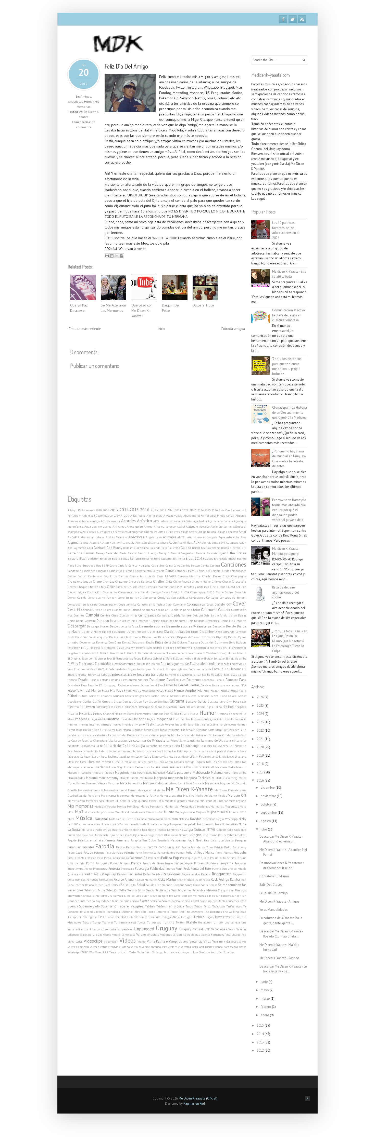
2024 (200, 510)
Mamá (227, 772)
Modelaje (100, 806)
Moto (243, 806)
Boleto (116, 558)
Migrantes (180, 801)
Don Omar (114, 642)
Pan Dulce (149, 840)
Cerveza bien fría (189, 576)
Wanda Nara (222, 947)
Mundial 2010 (237, 812)
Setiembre (198, 890)
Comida (81, 597)
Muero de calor (136, 812)
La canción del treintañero (229, 735)
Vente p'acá (128, 934)
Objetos (221, 830)
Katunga (228, 730)
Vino (185, 941)
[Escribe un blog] (111, 255)
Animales (169, 537)
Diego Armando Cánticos (230, 632)
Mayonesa (212, 783)
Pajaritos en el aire (90, 840)
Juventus (201, 730)
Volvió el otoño (120, 947)
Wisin (85, 952)
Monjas (121, 806)
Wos (91, 952)
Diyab (219, 637)
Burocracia (88, 565)
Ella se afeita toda (203, 664)
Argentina (75, 542)
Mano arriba (238, 772)
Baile (164, 548)
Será (174, 890)
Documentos (87, 642)
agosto (266, 821)
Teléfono (126, 912)
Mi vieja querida (138, 801)
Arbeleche (232, 537)
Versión (177, 934)
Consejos (212, 597)
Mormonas (217, 806)
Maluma (217, 772)
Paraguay (74, 847)
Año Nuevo (194, 537)
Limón (207, 756)
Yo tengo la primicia (164, 952)
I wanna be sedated (230, 714)
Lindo (222, 756)
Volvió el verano (140, 947)
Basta (123, 553)
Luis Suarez (200, 767)
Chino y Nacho (201, 581)
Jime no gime (221, 724)
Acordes (128, 521)
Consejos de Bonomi (232, 597)
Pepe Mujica (206, 852)
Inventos (127, 724)
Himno (218, 707)
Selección (112, 890)
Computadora (179, 597)
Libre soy (158, 756)
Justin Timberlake (183, 730)
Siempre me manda (193, 895)
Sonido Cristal (190, 901)
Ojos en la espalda (120, 835)
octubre (266, 804)
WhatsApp (74, 952)
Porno (90, 863)
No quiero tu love (209, 824)
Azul (90, 548)
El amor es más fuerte (176, 648)
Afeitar (188, 521)
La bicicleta (84, 735)
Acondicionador (110, 521)
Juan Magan (123, 730)
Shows (87, 895)
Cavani (201, 571)
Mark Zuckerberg (227, 778)
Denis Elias (228, 621)
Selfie (122, 890)
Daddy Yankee (181, 615)
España (83, 680)
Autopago (232, 542)
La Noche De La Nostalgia (126, 746)
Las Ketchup (180, 751)
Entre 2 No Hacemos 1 (229, 669)
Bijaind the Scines (232, 553)
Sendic (150, 890)
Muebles (120, 812)
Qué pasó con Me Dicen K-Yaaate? (142, 310)
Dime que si (100, 637)
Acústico (144, 521)
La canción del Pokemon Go (194, 735)
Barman (89, 553)
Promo (88, 868)
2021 (178, 510)
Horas (130, 714)
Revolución (106, 879)
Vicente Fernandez (213, 934)
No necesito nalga (158, 824)
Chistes (216, 581)
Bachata (100, 548)
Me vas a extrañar (171, 795)
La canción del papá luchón (158, 735)
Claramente (110, 592)
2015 (134, 510)
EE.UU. (85, 648)
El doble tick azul (217, 648)
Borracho (147, 558)
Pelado (88, 852)
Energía (101, 669)
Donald (126, 642)
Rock (214, 879)
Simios (211, 895)
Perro (219, 852)
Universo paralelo (120, 929)
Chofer (72, 587)
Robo (198, 879)
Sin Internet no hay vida (90, 901)
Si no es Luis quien (136, 895)
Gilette (192, 696)
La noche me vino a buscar (163, 746)
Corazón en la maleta (151, 604)
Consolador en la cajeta (82, 604)
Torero (143, 917)
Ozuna (222, 835)
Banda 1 (226, 548)
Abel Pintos (217, 515)
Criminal (86, 610)
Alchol (181, 526)
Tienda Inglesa (87, 917)
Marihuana (146, 778)
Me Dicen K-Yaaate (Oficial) (198, 1098)
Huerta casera (179, 714)
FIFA (243, 685)
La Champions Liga (102, 740)
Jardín (184, 724)
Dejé (190, 621)
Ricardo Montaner (146, 879)
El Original (74, 658)
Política (166, 857)
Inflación (140, 719)
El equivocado (87, 653)
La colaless (121, 740)
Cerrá (160, 576)
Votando (156, 947)
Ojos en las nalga (144, 835)
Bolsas (125, 558)
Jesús (209, 724)
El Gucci (129, 653)
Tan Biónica (175, 906)
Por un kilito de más (223, 858)
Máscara (102, 783)
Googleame (75, 701)
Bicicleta (212, 553)
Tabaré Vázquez (130, 906)
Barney (100, 553)
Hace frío (73, 707)
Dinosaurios (149, 637)
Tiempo (72, 917)
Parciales (88, 847)
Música (84, 818)
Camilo (205, 565)
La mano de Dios (213, 740)
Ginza (214, 696)
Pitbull (72, 858)
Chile (169, 581)
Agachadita (200, 521)
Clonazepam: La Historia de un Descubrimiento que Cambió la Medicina (289, 412)
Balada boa (199, 548)
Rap (113, 874)
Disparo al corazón (189, 637)
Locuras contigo (184, 762)
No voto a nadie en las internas (102, 830)
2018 (261, 764)
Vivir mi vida (221, 941)
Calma (169, 565)
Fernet (183, 685)
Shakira (211, 890)
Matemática (135, 783)
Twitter (293, 19)
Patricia (218, 847)
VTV (164, 947)
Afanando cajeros (172, 521)
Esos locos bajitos (235, 674)
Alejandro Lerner (221, 526)
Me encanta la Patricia (144, 795)
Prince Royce (183, 863)
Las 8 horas (164, 751)
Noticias (200, 829)
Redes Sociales (152, 874)
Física (105, 690)
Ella (138, 664)
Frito (206, 690)
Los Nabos (101, 767)
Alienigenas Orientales (142, 532)
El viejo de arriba (236, 658)
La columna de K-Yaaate (147, 740)
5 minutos (237, 510)
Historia (73, 714)
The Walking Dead (234, 912)
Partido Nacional (136, 847)
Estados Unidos (110, 680)
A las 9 (125, 515)
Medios (222, 795)
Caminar (215, 565)
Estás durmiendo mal (134, 680)
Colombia (240, 592)
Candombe (74, 571)
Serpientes (184, 890)
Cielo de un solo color (130, 587)
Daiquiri (198, 615)
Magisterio (122, 772)
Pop (176, 857)
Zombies (228, 952)
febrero (266, 1006)
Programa (226, 863)
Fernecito (170, 685)
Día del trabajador (177, 631)
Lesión (139, 756)
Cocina (229, 592)
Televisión (139, 912)
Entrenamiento (77, 674)
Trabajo (198, 917)
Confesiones (197, 597)
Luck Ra (149, 767)
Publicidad (157, 868)
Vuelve (179, 947)
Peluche (129, 852)
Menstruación (76, 801)
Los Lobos (234, 762)
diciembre (268, 787)
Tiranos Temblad (115, 917)
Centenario (95, 576)
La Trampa (236, 746)
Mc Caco (236, 783)
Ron (243, 879)
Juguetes (165, 730)
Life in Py (196, 756)
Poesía (125, 858)
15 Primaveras (86, 510)
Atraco (164, 542)
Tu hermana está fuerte (129, 922)
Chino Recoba (182, 581)
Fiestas (194, 685)
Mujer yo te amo (185, 812)
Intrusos (106, 724)
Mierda (169, 801)
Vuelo (171, 947)
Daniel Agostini (86, 621)
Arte (86, 542)
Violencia (196, 941)
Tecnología (113, 912)
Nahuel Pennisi (126, 819)
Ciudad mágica (77, 592)
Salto (133, 885)
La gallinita (193, 740)
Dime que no (83, 637)
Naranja (142, 819)
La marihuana (234, 740)
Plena (107, 858)
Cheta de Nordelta (140, 581)
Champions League (80, 581)
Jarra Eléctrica (196, 724)
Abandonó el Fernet (196, 515)
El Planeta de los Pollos (126, 658)
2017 (155, 510)
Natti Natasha (180, 819)
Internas (83, 724)
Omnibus (185, 835)
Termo (151, 912)
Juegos (148, 730)
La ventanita (90, 751)
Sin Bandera (223, 895)
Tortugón (186, 917)
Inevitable (127, 719)
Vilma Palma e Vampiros (164, 941)
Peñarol (191, 852)
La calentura (99, 735)
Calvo (176, 565)
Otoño (213, 835)
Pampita (136, 840)
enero (265, 1015)
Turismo (168, 922)
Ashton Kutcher (110, 542)
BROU (232, 558)
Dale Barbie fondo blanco (220, 615)
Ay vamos (80, 548)
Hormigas (157, 714)
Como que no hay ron (102, 597)
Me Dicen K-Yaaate (189, 789)
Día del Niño (155, 632)
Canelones (88, 571)
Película (110, 852)
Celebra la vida (220, 571)
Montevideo (188, 806)
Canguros (102, 571)
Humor (88, 101)
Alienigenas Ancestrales (112, 532)
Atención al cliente (147, 542)
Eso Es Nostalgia (212, 674)
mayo (265, 990)
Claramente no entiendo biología (139, 592)
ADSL (156, 521)
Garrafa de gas (134, 696)
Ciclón (111, 587)
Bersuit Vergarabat (182, 553)
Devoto (231, 626)
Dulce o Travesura (188, 642)
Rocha (206, 879)
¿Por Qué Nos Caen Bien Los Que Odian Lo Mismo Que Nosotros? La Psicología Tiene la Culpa (289, 641)
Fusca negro (238, 690)
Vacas (231, 929)
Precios (136, 863)
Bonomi (135, 558)
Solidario (155, 901)
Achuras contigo (89, 521)
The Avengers (194, 912)
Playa (100, 858)
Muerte (169, 812)
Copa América (127, 604)
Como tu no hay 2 (130, 597)
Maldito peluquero (179, 772)
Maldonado (201, 772)
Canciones (233, 564)
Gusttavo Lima (216, 701)
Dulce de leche (166, 642)
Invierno (139, 724)
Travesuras (222, 917)
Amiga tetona (189, 532)
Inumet (116, 724)
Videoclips (93, 941)
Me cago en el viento (151, 790)
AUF (196, 542)
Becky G (164, 553)
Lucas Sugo (116, 767)
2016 (144, 510)
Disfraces (170, 637)
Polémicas (154, 858)
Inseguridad (164, 719)
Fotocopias (148, 690)
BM (101, 558)
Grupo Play (141, 701)
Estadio (94, 680)
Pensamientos (166, 852)
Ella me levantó (150, 664)
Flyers (127, 690)
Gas (147, 696)
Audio (173, 542)
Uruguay (166, 928)
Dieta (71, 637)
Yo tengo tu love (188, 952)
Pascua (185, 847)
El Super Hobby (183, 658)
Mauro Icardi (177, 783)
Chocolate (239, 581)
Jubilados (137, 730)
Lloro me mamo (99, 762)
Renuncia (92, 879)
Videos (127, 940)
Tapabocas (218, 906)
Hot (166, 714)
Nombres (173, 830)
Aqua (222, 537)
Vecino (107, 934)
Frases (169, 690)
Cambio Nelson (190, 565)
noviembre (269, 796)
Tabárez (150, 906)
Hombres (120, 714)
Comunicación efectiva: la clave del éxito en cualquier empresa (288, 315)
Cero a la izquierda (142, 576)
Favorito (93, 685)
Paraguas (240, 840)
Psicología (142, 868)
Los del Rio (219, 762)
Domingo (102, 642)
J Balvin (151, 724)
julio (264, 829)
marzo (266, 998)
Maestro (241, 767)
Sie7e (153, 895)
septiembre (269, 812)
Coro (169, 604)
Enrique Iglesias (176, 669)
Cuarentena (209, 610)
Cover (239, 603)
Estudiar (173, 679)
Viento (142, 941)
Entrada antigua (233, 328)
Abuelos (73, 521)
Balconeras (213, 548)
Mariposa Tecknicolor (199, 778)
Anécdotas (75, 101)
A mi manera (154, 515)
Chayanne (121, 581)
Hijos (209, 707)
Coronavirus (196, 604)
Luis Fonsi (161, 767)
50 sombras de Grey (107, 515)
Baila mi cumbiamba (136, 548)
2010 (99, 510)
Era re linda (136, 674)
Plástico (91, 858)
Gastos (174, 696)
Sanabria (178, 885)
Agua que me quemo (97, 526)
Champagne (238, 576)
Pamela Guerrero (117, 840)
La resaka (206, 746)
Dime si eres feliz (120, 637)
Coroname (179, 604)
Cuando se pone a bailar (184, 610)
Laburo (103, 751)
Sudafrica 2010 (237, 901)
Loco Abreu (165, 762)
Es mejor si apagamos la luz (183, 674)
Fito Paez (116, 690)
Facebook (283, 19)
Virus (207, 941)
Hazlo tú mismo (195, 707)
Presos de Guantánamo (158, 863)
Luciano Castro (133, 767)
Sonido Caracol (171, 901)
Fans (242, 679)
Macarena (221, 767)
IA (245, 714)
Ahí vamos (119, 526)
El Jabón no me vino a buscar (184, 653)
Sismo (135, 901)
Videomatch (111, 941)
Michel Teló (156, 801)
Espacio (72, 680)
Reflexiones (172, 874)
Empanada (223, 664)
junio (265, 982)
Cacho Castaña (118, 565)
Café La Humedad (139, 565)
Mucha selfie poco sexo (99, 812)
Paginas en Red (194, 1103)
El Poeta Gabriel (152, 658)
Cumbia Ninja (128, 615)
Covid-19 (74, 610)
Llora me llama (77, 762)
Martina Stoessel (86, 783)
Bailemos (174, 548)
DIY (213, 637)
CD (208, 571)
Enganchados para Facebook (146, 669)
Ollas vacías (171, 835)
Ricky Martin (167, 879)
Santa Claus (192, 885)
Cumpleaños (147, 615)
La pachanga (190, 746)
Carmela (129, 571)
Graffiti (96, 701)
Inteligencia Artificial (217, 719)
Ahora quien (135, 526)
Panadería (163, 840)
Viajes (186, 934)
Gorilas (87, 701)
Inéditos (113, 719)
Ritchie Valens (185, 879)
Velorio (116, 934)
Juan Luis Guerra (104, 730)
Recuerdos (135, 874)
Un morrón (205, 922)
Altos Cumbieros (169, 532)
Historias (85, 713)
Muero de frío (154, 812)
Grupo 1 (107, 701)
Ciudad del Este (236, 587)
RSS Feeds (302, 19)
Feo (160, 685)
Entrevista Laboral (99, 674)
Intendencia (238, 719)
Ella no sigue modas (175, 664)
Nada (112, 819)
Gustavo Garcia (196, 701)
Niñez (78, 824)
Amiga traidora (207, 532)
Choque (82, 587)
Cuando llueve (121, 610)
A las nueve (137, 515)
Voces (234, 941)
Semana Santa (136, 890)
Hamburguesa (104, 707)
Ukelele (191, 922)
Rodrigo (224, 879)
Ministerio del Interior (214, 801)
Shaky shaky (225, 890)
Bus (98, 565)
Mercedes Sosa (95, 801)
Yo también (144, 952)
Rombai (235, 879)
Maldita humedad (154, 772)
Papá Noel (195, 840)
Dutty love (221, 642)
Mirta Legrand (237, 801)
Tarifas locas (234, 906)
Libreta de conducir (176, 756)
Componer (149, 597)
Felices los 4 (149, 685)
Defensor (143, 621)
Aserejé (94, 542)
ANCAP (72, 537)
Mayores (225, 783)
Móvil (71, 812)
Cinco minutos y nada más (192, 587)
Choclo (226, 581)
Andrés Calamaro (116, 537)
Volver (242, 941)
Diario (194, 632)
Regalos (205, 874)
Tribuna (235, 917)
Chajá (226, 576)
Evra (182, 680)
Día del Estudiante (114, 632)
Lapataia (151, 751)
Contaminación (108, 604)
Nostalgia (186, 829)
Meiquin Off (237, 795)
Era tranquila (154, 674)
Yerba (132, 952)
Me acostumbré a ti (90, 790)
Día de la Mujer (91, 632)
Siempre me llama (169, 895)
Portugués (102, 863)
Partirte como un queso (163, 847)
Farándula (74, 685)
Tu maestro (154, 922)
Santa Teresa (209, 885)
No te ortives (230, 824)
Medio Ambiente (206, 795)
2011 (106, 510)
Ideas (71, 719)
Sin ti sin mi (115, 901)
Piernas (228, 852)
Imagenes (82, 719)
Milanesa (193, 801)
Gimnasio (203, 696)
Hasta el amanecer (125, 707)
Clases (166, 592)
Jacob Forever (165, 724)
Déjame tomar (177, 621)
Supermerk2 (109, 906)
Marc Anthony (108, 778)
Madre (231, 767)
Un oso (218, 922)
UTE (207, 929)
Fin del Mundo (90, 690)
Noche (128, 830)
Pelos (119, 852)
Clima (185, 592)
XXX (105, 952)
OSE (205, 835)
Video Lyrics (75, 941)
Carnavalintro (143, 571)
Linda (214, 756)
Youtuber (217, 952)
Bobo (107, 558)
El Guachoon (115, 653)
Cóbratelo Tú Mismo (274, 876)
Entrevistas (119, 674)
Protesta (114, 868)
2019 (163, 510)
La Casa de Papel (78, 740)
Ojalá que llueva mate (95, 835)
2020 (170, 510)
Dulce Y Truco (203, 305)
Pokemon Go (138, 858)
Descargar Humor (98, 626)
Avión (242, 542)
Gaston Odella (160, 696)
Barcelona (75, 553)
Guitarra (177, 701)
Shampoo (240, 890)
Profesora (212, 863)
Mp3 (79, 811)
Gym (229, 701)
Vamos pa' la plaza (91, 934)
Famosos (232, 680)
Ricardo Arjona (124, 879)
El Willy (73, 664)
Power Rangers (120, 863)
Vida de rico (239, 934)
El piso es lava (103, 658)
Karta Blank (215, 730)
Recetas (122, 874)
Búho (78, 565)
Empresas (236, 664)
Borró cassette (162, 558)
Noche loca (140, 830)
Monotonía (157, 806)
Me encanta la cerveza (115, 795)
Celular (82, 576)
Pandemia (178, 840)
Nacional (101, 818)
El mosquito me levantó (231, 653)
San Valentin (164, 885)
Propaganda (100, 868)
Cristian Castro (102, 610)
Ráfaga (105, 874)
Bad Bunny (114, 548)
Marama (92, 778)
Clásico (175, 592)
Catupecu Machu (185, 571)
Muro (71, 819)
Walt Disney (206, 947)
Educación (74, 648)
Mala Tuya (136, 772)
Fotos (160, 690)
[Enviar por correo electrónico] (106, 255)
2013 (114, 510)
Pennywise (149, 852)
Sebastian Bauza (94, 890)
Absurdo (240, 515)
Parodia (104, 846)
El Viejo (198, 658)
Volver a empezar (78, 947)
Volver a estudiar (100, 947)
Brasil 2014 (194, 558)
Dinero (136, 637)
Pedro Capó (75, 852)
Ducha (150, 642)
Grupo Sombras (159, 701)
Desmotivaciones (152, 626)
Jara (177, 724)
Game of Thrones (100, 696)
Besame (201, 553)
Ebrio (232, 642)
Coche (220, 592)
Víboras (195, 934)
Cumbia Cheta (109, 615)
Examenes (193, 680)
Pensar (180, 852)
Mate (123, 783)
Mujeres (201, 812)
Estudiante (157, 679)
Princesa (199, 863)
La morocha (87, 746)
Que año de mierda (234, 868)
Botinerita (178, 558)
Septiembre (162, 890)
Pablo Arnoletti (236, 835)
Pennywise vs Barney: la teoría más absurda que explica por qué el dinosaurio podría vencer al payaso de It (289, 510)
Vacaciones (219, 929)
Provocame (127, 868)
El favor (101, 653)
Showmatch (75, 895)
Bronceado (220, 558)
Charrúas (108, 581)
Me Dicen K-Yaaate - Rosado (279, 958)
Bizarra (84, 558)
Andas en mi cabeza (91, 537)
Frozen (214, 690)
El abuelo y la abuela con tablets (124, 648)
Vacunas (241, 929)
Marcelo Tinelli (129, 778)
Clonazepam (198, 592)
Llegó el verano (236, 756)
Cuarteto (224, 610)
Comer (72, 597)
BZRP (105, 565)
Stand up (206, 901)
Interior (72, 724)
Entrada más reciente (85, 328)
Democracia (212, 621)
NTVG (211, 829)
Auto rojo (205, 542)
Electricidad (103, 664)
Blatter (94, 558)
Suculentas (220, 901)
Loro (208, 762)
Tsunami (107, 922)
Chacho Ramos (211, 576)
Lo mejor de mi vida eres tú (139, 762)
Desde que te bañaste (124, 626)
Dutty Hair (207, 642)
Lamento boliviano (133, 751)
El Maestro (209, 653)
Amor (242, 532)
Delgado (199, 621)
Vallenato (73, 934)
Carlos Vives (116, 571)
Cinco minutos (165, 587)
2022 (185, 510)
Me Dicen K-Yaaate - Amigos (279, 901)
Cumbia (92, 615)
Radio (88, 874)
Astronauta (127, 542)
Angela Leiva (154, 537)
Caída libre (158, 565)
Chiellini (159, 581)
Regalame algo (191, 874)
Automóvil (218, 542)
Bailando (155, 548)
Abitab (230, 515)
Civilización (94, 592)
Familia (220, 680)
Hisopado (240, 707)
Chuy (102, 587)
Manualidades (76, 778)
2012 (261, 1050)
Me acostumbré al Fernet (120, 790)
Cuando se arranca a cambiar (149, 610)
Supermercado (89, 906)
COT (229, 604)
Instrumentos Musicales (188, 719)
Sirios (127, 901)
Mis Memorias (80, 806)
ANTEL (181, 537)
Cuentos (78, 615)
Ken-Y (238, 730)
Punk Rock (183, 868)
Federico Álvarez (128, 685)
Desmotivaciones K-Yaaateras (188, 626)
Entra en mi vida (200, 669)
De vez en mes (127, 621)
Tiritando (132, 917)
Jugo (156, 730)
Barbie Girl (239, 548)
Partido (120, 847)
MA (212, 767)
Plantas (81, 858)
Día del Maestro (136, 632)
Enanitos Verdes (84, 669)
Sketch (144, 901)
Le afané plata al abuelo (220, 751)
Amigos (86, 96)
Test (181, 912)
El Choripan (198, 648)
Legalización (127, 756)
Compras (163, 597)
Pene (138, 852)
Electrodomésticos (123, 664)
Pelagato (99, 852)
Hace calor (239, 701)
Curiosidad (163, 615)
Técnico (100, 912)
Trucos (86, 922)
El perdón (87, 658)
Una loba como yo (96, 929)
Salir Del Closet (270, 884)
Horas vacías (143, 714)
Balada (186, 548)
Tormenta (154, 917)
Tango (189, 906)
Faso (84, 685)
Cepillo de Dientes (116, 576)
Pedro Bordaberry (235, 847)
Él (102, 648)
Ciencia (150, 587)
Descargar (77, 626)
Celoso (72, 576)
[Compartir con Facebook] (121, 255)
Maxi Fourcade (195, 783)
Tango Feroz (202, 906)
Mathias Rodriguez (156, 783)
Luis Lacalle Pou (180, 767)
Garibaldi (118, 696)
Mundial (222, 812)
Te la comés (87, 912)
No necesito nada (135, 824)
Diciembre (206, 631)
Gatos (183, 696)
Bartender (112, 553)
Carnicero (159, 571)
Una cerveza (232, 922)
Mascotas (113, 783)
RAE (95, 874)
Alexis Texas (88, 532)
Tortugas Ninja (170, 917)
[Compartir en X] (116, 255)
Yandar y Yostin (118, 952)
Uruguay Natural (191, 929)
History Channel (103, 714)
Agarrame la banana (220, 521)
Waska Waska (238, 947)
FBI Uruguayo (108, 685)
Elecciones (86, 664)
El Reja (167, 658)
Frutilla (225, 690)
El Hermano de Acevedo (150, 653)
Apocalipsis (210, 537)
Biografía (73, 558)
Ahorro (148, 526)
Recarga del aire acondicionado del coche (285, 592)
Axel (70, 548)
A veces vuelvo (173, 515)
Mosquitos (232, 806)
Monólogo (133, 806)
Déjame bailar (159, 621)
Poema (116, 858)
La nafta (101, 746)
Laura (201, 751)
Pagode (72, 840)
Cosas (210, 604)
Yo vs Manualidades (273, 909)
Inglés (151, 719)
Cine (213, 587)
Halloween (87, 707)
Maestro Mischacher (80, 772)
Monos (145, 806)
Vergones (166, 934)
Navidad (196, 819)
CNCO (211, 592)
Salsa (125, 885)
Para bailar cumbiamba (219, 840)
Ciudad (221, 587)
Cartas (170, 571)
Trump (96, 922)
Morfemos (203, 806)
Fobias (137, 690)
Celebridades (238, 571)
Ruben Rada (102, 885)
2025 (208, 510)
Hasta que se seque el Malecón (157, 707)
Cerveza (170, 576)
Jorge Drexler (84, 730)
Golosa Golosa (237, 696)
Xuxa (98, 952)
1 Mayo (72, 510)
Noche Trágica (157, 830)
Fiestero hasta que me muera (220, 685)
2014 (124, 510)
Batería (132, 553)
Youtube (204, 952)
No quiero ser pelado (183, 824)
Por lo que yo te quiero (194, 858)
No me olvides (91, 824)
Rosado (89, 885)
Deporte (241, 621)
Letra (147, 756)
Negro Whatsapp (227, 819)
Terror (174, 912)
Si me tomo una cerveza (107, 895)
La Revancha (221, 746)
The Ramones (213, 912)
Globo (223, 696)
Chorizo (93, 587)
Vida (228, 934)
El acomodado (153, 648)
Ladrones (114, 751)
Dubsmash (138, 642)
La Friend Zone (176, 740)
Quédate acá (75, 874)
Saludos (151, 885)
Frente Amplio (185, 690)
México (110, 801)
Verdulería (153, 934)
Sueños (73, 906)
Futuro (83, 696)
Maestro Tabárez (103, 772)
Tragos (209, 917)
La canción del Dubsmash (124, 735)
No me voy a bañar (112, 824)
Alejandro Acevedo (197, 526)
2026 (214, 510)
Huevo (194, 714)
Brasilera (208, 558)
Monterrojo (172, 806)
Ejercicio (95, 648)
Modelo (111, 806)
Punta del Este (201, 868)
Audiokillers (185, 542)
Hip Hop (228, 707)
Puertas (170, 868)
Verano (141, 934)
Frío (200, 690)
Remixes (80, 879)
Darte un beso (107, 621)
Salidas (115, 885)
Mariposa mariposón (168, 778)
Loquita (200, 762)
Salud (141, 885)
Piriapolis (240, 852)
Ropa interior (76, 885)
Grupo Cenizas (123, 701)
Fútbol (72, 695)
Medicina (188, 795)
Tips (101, 917)
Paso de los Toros (202, 847)
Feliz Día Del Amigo (126, 66)
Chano (97, 581)
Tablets (161, 906)
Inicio (161, 328)
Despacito (218, 626)
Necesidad (209, 819)
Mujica (211, 812)
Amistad (233, 532)
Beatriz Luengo (148, 553)
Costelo (220, 604)
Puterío (216, 868)
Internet (94, 724)
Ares (243, 537)
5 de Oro (224, 510)
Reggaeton (222, 874)
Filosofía (73, 690)
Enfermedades (118, 669)
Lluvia (116, 762)
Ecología (241, 642)
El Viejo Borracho (214, 658)
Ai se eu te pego (165, 526)
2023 (192, 510)
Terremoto (162, 912)
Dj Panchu (231, 637)
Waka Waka (191, 947)
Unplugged (144, 929)
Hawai (181, 707)
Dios (161, 637)
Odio (230, 830)
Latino (193, 751)
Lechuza (113, 756)
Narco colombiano (159, 819)
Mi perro (121, 801)
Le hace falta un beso (93, 756)
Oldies (159, 835)
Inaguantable (98, 719)
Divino (206, 637)
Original (197, 835)
